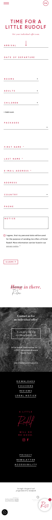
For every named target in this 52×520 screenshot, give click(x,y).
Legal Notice (26, 395)
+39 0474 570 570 (27, 332)
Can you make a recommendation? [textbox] (20, 79)
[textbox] (26, 127)
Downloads (26, 381)
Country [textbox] (7, 194)
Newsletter (26, 460)
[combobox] (21, 79)
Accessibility (26, 464)
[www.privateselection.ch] (30, 499)
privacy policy (12, 246)
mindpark (32, 491)
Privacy (26, 455)
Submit (11, 262)
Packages (12, 123)
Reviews (26, 391)
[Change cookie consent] (5, 512)
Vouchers (26, 386)
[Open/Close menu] (6, 3)
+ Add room (9, 112)
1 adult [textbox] (7, 91)
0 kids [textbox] (6, 103)
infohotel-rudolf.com (26, 335)
